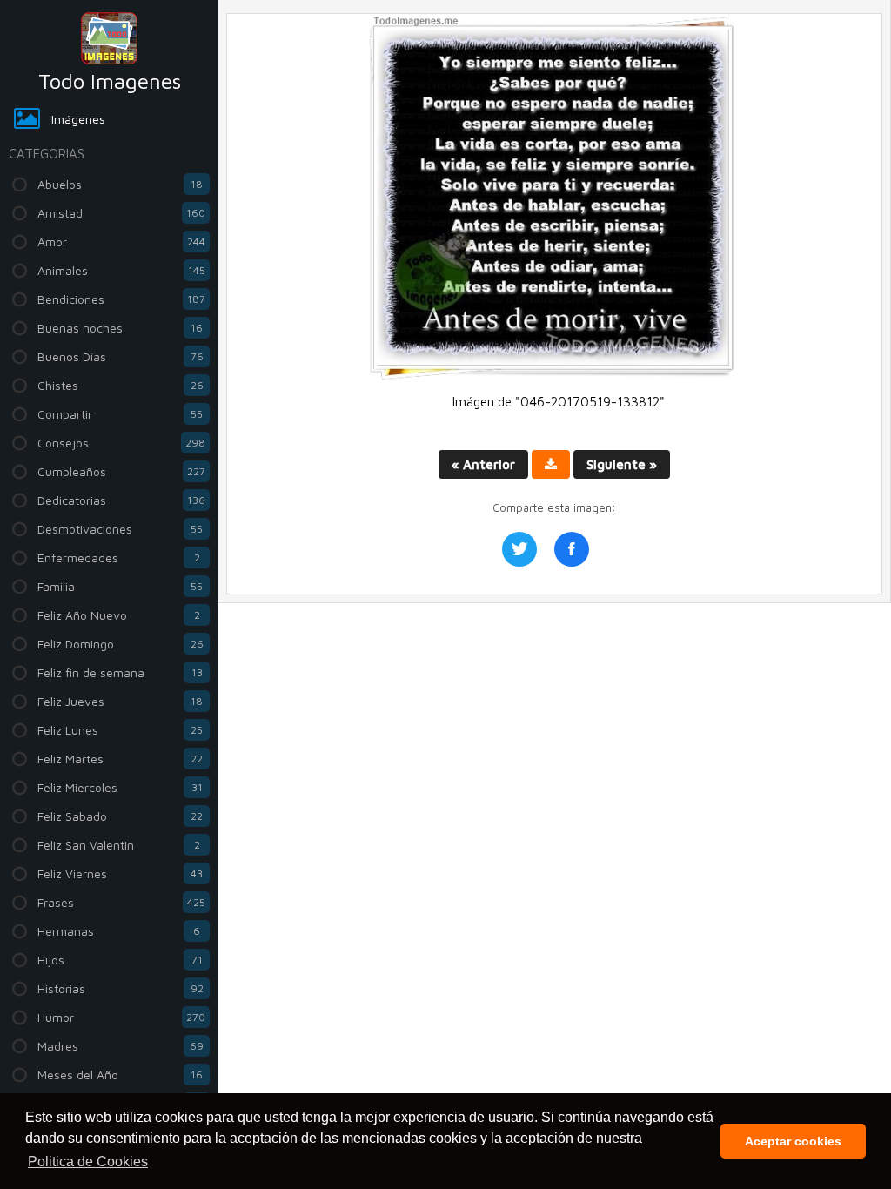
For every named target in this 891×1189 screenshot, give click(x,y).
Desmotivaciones (120, 528)
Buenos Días (120, 356)
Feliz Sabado (120, 816)
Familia (120, 586)
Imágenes (78, 118)
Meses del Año (120, 1074)
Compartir (120, 413)
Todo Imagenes (109, 81)
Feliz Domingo (120, 643)
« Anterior (483, 464)
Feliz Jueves (120, 701)
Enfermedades (118, 557)
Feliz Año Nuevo (118, 615)
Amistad (121, 212)
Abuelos (120, 184)
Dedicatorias (121, 500)
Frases (121, 902)
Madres (120, 1045)
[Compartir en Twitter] (519, 549)
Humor (121, 1017)
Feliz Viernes (120, 873)
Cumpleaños (121, 471)
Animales (121, 270)
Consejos (121, 442)
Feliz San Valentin (118, 844)
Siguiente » (621, 464)
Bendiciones (121, 299)
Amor (121, 241)
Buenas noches (120, 327)
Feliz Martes (120, 758)
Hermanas (118, 931)
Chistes (120, 385)
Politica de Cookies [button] (88, 1161)
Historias (120, 988)
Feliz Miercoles (120, 787)
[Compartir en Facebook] (571, 549)
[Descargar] (551, 464)
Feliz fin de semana (120, 672)
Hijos (120, 959)
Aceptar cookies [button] (793, 1141)
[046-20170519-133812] (554, 376)
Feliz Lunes (120, 729)
